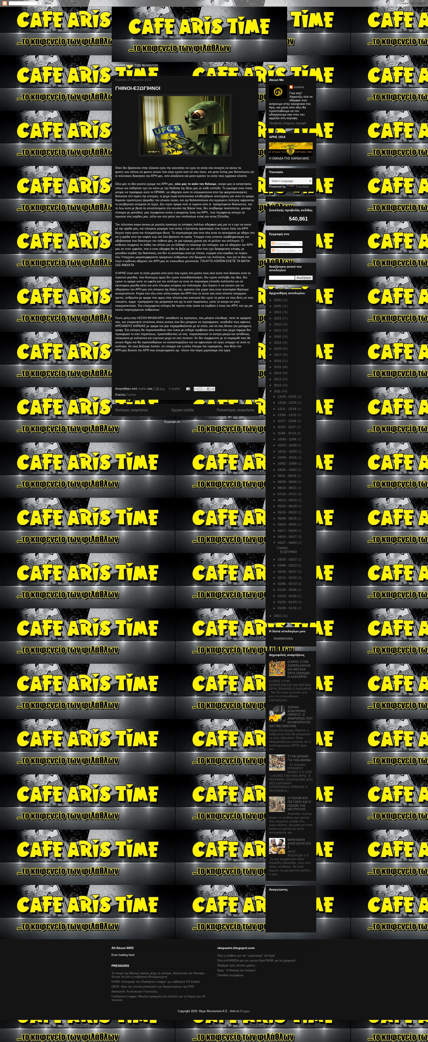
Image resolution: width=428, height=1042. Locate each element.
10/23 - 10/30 (288, 445)
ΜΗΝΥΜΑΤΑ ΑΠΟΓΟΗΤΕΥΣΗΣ (299, 843)
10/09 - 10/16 (288, 457)
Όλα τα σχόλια (284, 250)
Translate (302, 186)
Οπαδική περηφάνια (230, 975)
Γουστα (131, 394)
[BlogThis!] (200, 389)
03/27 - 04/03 (288, 542)
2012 (278, 385)
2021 (278, 330)
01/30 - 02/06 (288, 589)
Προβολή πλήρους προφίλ (287, 123)
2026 (278, 300)
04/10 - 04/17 (288, 536)
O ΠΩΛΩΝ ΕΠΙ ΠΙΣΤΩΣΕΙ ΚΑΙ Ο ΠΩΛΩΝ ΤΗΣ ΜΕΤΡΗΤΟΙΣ (299, 803)
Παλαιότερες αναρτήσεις (236, 410)
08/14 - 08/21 (288, 488)
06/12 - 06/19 (288, 500)
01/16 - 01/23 (288, 602)
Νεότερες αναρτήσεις (131, 410)
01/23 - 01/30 (288, 596)
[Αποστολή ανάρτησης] (188, 388)
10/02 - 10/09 (288, 463)
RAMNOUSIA (283, 638)
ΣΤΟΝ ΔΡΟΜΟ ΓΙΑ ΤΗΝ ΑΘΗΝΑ (299, 758)
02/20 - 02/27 (288, 571)
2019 (278, 342)
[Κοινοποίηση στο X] (204, 389)
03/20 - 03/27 (288, 559)
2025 (278, 306)
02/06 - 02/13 (288, 583)
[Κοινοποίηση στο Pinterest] (213, 389)
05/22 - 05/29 (288, 506)
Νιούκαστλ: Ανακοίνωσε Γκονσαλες (134, 991)
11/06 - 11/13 (287, 433)
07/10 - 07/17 (288, 494)
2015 (278, 367)
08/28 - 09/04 (288, 482)
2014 (278, 373)
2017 (278, 354)
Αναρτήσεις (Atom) (194, 421)
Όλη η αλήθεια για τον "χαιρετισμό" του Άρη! (246, 955)
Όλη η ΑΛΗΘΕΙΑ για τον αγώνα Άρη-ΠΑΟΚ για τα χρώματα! (256, 960)
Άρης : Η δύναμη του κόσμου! (236, 970)
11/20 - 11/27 (287, 427)
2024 (278, 312)
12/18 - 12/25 (288, 402)
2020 (278, 336)
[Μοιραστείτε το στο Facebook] (208, 389)
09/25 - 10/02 (288, 469)
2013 (278, 379)
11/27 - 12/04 (287, 421)
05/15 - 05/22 (288, 512)
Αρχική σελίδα (182, 410)
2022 (278, 324)
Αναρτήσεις (282, 243)
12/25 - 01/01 (288, 396)
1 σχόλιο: (175, 388)
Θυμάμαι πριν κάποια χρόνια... (237, 965)
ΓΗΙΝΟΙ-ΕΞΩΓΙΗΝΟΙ (137, 88)
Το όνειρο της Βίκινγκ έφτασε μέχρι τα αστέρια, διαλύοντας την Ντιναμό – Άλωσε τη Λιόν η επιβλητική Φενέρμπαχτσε (158, 975)
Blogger (244, 1011)
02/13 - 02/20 (288, 577)
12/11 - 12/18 (287, 409)
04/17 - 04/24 (288, 530)
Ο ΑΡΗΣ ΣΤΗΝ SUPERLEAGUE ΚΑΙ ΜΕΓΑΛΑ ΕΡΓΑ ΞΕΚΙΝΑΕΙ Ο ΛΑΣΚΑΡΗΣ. (299, 669)
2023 (278, 318)
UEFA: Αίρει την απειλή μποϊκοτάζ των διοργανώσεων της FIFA (152, 986)
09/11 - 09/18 (287, 476)
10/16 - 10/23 (288, 451)
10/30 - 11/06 (287, 439)
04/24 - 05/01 (288, 524)
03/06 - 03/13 (288, 565)
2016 (278, 361)
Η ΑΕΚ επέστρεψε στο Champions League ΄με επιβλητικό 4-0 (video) (155, 981)
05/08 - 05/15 (288, 518)
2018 (278, 348)
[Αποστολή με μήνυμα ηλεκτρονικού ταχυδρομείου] (196, 389)
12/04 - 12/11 (287, 415)
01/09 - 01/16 (288, 608)
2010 (278, 616)
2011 (278, 391)
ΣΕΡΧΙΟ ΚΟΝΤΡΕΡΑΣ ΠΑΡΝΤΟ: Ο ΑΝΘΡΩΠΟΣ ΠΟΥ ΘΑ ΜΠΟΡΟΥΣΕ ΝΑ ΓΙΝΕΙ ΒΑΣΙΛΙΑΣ (291, 716)
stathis (299, 87)
